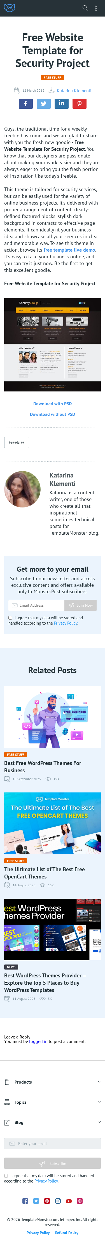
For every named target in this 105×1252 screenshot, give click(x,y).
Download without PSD (52, 414)
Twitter (36, 1201)
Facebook (25, 1201)
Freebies (17, 442)
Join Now (85, 605)
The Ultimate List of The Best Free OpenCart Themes (44, 873)
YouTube (69, 1201)
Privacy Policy (65, 623)
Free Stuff (52, 77)
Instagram (58, 1201)
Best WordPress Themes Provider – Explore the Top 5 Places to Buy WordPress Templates (45, 983)
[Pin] (80, 104)
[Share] (26, 104)
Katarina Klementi (74, 90)
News (11, 967)
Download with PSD (52, 403)
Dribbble (80, 1201)
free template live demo (69, 250)
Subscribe (57, 1163)
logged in (38, 1041)
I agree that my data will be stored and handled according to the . (45, 620)
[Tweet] (44, 104)
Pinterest (47, 1201)
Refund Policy (66, 1232)
